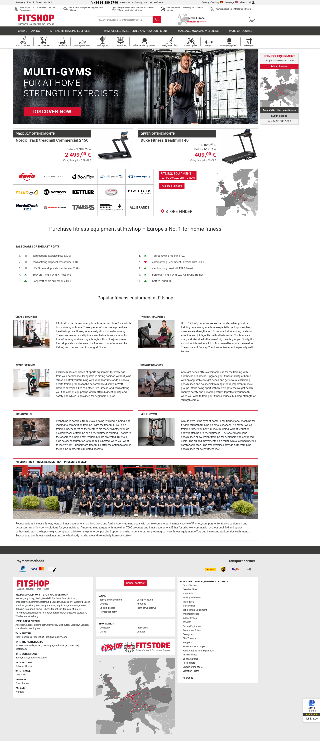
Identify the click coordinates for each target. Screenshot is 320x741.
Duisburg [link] (78, 602)
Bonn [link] (64, 598)
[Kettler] (83, 192)
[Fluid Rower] (27, 192)
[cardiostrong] (111, 176)
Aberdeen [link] (20, 624)
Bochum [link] (56, 598)
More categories (240, 30)
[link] (208, 192)
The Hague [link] (47, 645)
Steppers (187, 642)
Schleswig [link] (70, 612)
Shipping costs (107, 608)
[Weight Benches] (156, 382)
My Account (245, 2)
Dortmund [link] (45, 602)
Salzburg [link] (54, 637)
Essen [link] (87, 602)
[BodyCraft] (55, 176)
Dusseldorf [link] (66, 602)
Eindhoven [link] (59, 645)
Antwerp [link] (20, 666)
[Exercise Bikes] (31, 382)
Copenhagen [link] (22, 683)
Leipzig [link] (38, 609)
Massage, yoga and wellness (198, 30)
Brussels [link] (29, 666)
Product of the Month (35, 134)
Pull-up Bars (189, 662)
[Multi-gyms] (156, 431)
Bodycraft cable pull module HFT (51, 281)
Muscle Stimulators (192, 667)
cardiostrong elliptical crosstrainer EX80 (55, 262)
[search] (157, 19)
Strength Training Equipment (71, 30)
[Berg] (27, 176)
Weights (187, 622)
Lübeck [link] (46, 609)
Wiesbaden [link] (21, 616)
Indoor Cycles (190, 618)
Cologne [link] (29, 609)
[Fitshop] (36, 19)
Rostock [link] (46, 612)
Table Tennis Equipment (195, 610)
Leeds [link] (29, 624)
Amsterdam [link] (22, 645)
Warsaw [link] (20, 691)
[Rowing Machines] (156, 333)
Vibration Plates (191, 671)
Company (20, 2)
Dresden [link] (56, 602)
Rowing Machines (152, 316)
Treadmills (24, 414)
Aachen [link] (19, 598)
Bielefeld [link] (46, 598)
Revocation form (108, 612)
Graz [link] (18, 637)
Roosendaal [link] (72, 645)
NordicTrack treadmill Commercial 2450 (52, 140)
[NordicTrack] (27, 207)
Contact (48, 2)
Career (39, 2)
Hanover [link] (51, 605)
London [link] (85, 624)
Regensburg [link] (34, 612)
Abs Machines (190, 654)
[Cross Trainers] (31, 333)
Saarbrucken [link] (57, 612)
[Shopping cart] (253, 19)
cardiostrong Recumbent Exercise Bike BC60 (178, 262)
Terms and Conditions (111, 599)
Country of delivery (210, 2)
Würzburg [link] (33, 616)
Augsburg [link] (29, 598)
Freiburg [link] (30, 605)
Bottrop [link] (72, 598)
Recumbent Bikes (191, 630)
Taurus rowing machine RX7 (168, 255)
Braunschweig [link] (23, 602)
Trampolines (189, 605)
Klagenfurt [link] (38, 637)
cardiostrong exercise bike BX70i (51, 255)
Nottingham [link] (35, 628)
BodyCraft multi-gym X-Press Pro (51, 274)
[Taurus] (83, 207)
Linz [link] (47, 637)
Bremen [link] (35, 602)
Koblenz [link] (20, 609)
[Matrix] (140, 192)
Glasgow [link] (75, 624)
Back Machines (190, 658)
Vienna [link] (64, 637)
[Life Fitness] (111, 192)
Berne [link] (25, 657)
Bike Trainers (189, 638)
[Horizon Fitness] (55, 192)
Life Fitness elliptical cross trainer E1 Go (56, 268)
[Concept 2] (140, 176)
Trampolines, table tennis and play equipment (135, 30)
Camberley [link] (52, 624)
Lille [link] (18, 674)
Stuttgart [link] (81, 612)
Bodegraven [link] (35, 645)
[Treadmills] (31, 431)
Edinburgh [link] (64, 624)
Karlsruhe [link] (73, 605)
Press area (142, 627)
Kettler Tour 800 (161, 281)
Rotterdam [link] (21, 649)
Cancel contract (135, 583)
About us (141, 603)
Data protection (145, 599)
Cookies (104, 603)
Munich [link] (67, 609)
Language (229, 2)
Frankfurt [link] (20, 605)
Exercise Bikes (26, 365)
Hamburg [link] (41, 605)
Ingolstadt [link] (61, 605)
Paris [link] (23, 674)
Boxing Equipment (192, 626)
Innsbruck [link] (27, 637)
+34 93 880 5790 (280, 121)
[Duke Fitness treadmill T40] (239, 146)
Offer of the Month (158, 134)
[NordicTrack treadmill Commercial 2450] (114, 146)
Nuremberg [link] (21, 612)
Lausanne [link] (34, 657)
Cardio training (29, 30)
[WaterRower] (111, 207)
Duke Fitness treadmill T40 (165, 140)
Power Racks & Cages (194, 646)
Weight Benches (151, 365)
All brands (188, 677)
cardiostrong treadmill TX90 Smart (172, 268)
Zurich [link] (43, 657)
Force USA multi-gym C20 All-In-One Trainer (177, 274)
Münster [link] (76, 609)
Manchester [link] (22, 628)
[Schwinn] (55, 207)
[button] (25, 86)
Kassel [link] (82, 605)
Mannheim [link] (56, 609)
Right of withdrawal (147, 608)
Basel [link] (18, 657)
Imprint (30, 2)
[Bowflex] (83, 176)
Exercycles (188, 634)
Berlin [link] (38, 598)
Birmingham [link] (40, 624)
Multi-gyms (148, 414)
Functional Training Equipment (198, 650)
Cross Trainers (26, 316)
